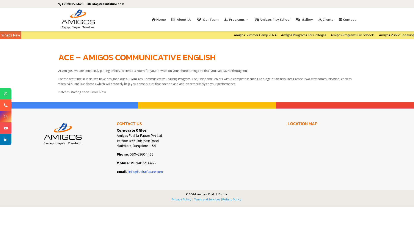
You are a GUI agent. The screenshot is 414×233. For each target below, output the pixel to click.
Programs (237, 20)
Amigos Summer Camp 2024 (250, 35)
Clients (328, 20)
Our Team (210, 20)
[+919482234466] (5, 93)
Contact (349, 20)
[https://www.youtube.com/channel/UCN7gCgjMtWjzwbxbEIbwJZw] (5, 128)
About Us (183, 20)
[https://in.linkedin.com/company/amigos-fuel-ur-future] (5, 139)
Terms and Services (207, 199)
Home (161, 20)
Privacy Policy (181, 199)
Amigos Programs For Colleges (299, 35)
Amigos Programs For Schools (348, 35)
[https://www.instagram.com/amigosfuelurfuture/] (5, 116)
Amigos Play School (275, 20)
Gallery (307, 20)
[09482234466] (5, 105)
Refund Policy (232, 199)
